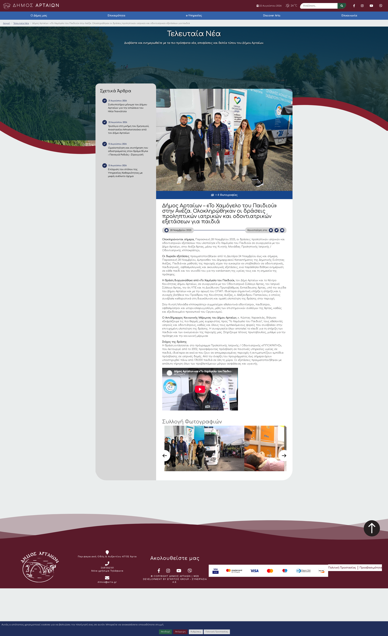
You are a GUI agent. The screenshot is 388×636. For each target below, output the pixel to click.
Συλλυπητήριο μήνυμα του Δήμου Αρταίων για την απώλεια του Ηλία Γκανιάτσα (127, 108)
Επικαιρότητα (116, 15)
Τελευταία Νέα (21, 23)
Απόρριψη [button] (180, 632)
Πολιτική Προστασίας (342, 567)
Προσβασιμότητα (371, 567)
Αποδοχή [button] (165, 632)
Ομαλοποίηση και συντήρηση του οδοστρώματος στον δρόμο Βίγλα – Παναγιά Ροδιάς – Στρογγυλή (128, 151)
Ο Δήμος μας (39, 15)
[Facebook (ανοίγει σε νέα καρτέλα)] (354, 6)
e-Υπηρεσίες (194, 15)
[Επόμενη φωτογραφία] (284, 455)
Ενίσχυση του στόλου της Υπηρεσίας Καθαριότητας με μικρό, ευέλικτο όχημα (125, 173)
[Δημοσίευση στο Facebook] (271, 230)
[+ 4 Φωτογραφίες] (224, 140)
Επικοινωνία (349, 15)
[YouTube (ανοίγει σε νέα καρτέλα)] (371, 6)
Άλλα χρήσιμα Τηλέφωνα (107, 571)
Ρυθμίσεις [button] (196, 632)
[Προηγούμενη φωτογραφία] (164, 455)
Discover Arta (271, 15)
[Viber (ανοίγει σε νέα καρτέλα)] (380, 6)
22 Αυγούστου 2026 (270, 6)
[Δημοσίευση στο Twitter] (276, 230)
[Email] (282, 230)
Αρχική (6, 23)
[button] (224, 195)
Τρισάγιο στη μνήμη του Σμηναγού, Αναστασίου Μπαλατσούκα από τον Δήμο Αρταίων (128, 129)
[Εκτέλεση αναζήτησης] (342, 6)
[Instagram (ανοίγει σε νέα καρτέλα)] (362, 6)
